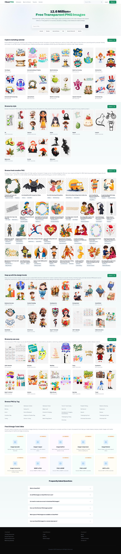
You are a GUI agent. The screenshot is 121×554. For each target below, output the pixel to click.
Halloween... (99, 219)
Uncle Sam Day (98, 96)
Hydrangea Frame (93, 241)
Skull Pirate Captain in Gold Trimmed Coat (9, 240)
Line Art (97, 132)
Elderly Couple (37, 265)
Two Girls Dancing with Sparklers (55, 195)
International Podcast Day (11, 96)
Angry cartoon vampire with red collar (110, 218)
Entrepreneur (75, 303)
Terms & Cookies (85, 538)
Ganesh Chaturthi (71, 31)
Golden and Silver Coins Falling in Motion (79, 262)
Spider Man (38, 241)
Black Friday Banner (47, 418)
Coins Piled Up (19, 241)
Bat (63, 31)
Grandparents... (54, 219)
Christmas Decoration (86, 418)
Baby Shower (8, 265)
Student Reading (31, 303)
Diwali (44, 415)
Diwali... (49, 197)
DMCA (82, 536)
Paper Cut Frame (9, 197)
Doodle (29, 159)
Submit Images (46, 538)
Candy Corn (26, 409)
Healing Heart (47, 241)
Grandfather (98, 303)
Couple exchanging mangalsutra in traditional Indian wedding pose (80, 240)
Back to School (27, 2)
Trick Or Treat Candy (66, 406)
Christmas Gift (103, 418)
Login (44, 534)
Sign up (113, 2)
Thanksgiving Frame (104, 415)
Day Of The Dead (54, 329)
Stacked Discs (19, 243)
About (82, 534)
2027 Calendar (76, 329)
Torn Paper (75, 219)
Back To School (8, 392)
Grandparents (37, 263)
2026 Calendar (8, 365)
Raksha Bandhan (85, 221)
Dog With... (92, 199)
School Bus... (69, 197)
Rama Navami (62, 241)
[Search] (101, 2)
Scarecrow (102, 409)
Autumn (41, 2)
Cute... (23, 197)
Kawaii (74, 132)
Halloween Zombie (28, 406)
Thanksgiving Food (85, 415)
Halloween (18, 2)
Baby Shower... (9, 263)
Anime (51, 132)
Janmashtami (30, 96)
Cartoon (29, 132)
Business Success (9, 303)
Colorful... (89, 263)
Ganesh (79, 31)
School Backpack (28, 412)
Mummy (6, 409)
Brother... (83, 219)
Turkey (6, 418)
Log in (106, 2)
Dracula (48, 31)
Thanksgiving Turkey (66, 416)
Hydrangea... (92, 243)
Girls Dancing (56, 197)
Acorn (6, 412)
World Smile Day (54, 70)
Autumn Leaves (90, 265)
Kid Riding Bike (24, 219)
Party (73, 365)
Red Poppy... (107, 243)
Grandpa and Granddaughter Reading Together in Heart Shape (57, 218)
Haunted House (56, 31)
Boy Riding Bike (24, 221)
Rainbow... (38, 221)
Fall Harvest (83, 409)
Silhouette (52, 159)
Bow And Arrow (63, 243)
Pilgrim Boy (52, 265)
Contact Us (83, 540)
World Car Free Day (77, 70)
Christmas (64, 420)
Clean (9, 2)
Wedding (52, 365)
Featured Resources (9, 538)
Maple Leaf (45, 409)
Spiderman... (31, 241)
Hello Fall (64, 409)
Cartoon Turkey (27, 418)
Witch (28, 263)
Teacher (35, 2)
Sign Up (44, 536)
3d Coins (78, 263)
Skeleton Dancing (104, 406)
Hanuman (71, 263)
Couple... (104, 197)
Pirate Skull (8, 243)
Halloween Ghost (9, 406)
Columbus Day (8, 415)
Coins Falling (79, 265)
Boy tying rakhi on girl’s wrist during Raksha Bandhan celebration (87, 218)
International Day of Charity (34, 70)
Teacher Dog (93, 197)
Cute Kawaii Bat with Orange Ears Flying (31, 195)
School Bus (76, 197)
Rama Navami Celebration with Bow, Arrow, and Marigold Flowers (66, 240)
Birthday (29, 365)
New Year (74, 392)
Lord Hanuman (64, 263)
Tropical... (17, 197)
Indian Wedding (78, 243)
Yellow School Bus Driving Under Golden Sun (76, 195)
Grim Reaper (99, 221)
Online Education (99, 329)
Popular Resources (9, 536)
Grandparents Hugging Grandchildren (67, 413)
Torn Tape (8, 219)
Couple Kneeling (111, 197)
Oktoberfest (98, 70)
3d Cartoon (30, 329)
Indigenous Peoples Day (29, 415)
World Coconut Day (54, 96)
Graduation (98, 365)
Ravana (101, 412)
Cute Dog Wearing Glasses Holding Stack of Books (94, 196)
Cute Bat (30, 197)
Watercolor (7, 159)
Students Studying (47, 412)
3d (5, 132)
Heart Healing (47, 243)
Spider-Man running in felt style (35, 238)
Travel (96, 392)
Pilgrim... (52, 263)
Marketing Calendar (9, 540)
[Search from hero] (86, 26)
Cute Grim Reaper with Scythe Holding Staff (100, 218)
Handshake (7, 329)
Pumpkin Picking (84, 406)
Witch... (22, 263)
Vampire (109, 221)
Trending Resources (9, 534)
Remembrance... (108, 241)
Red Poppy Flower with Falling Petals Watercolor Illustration (110, 240)
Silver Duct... (15, 219)
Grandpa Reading (55, 221)
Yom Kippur (7, 70)
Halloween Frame (47, 406)
